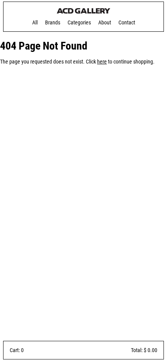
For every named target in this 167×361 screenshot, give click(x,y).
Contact (126, 22)
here (102, 61)
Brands (52, 22)
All (35, 22)
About (104, 22)
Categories (79, 22)
